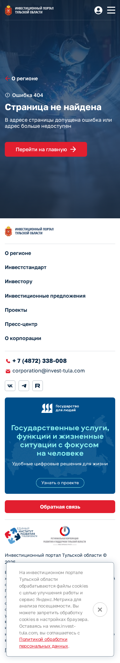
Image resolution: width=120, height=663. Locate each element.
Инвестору (18, 281)
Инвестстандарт (25, 267)
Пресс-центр (21, 324)
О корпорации (23, 338)
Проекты (16, 310)
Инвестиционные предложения (45, 296)
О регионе (18, 253)
